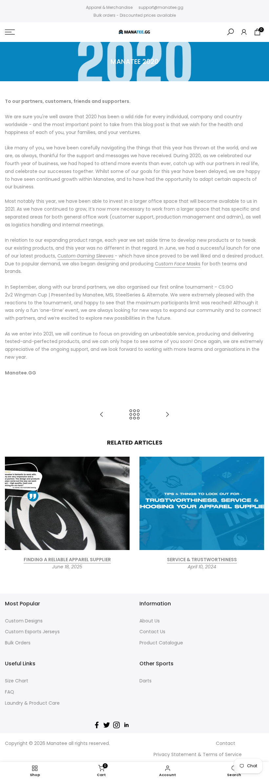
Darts (145, 680)
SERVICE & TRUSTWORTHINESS (202, 559)
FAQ (9, 692)
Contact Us (152, 631)
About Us (149, 621)
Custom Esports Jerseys (32, 631)
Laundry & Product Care (32, 703)
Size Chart (16, 680)
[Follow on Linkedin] (126, 725)
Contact (225, 743)
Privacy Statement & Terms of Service (198, 754)
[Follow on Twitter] (106, 725)
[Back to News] (134, 415)
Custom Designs (24, 621)
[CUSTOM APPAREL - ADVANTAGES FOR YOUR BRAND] (167, 415)
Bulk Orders (18, 642)
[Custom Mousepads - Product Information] (101, 415)
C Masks (177, 263)
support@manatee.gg (160, 7)
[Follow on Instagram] (116, 725)
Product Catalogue (161, 642)
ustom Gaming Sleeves (88, 256)
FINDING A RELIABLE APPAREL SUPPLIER (67, 559)
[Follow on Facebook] (96, 725)
